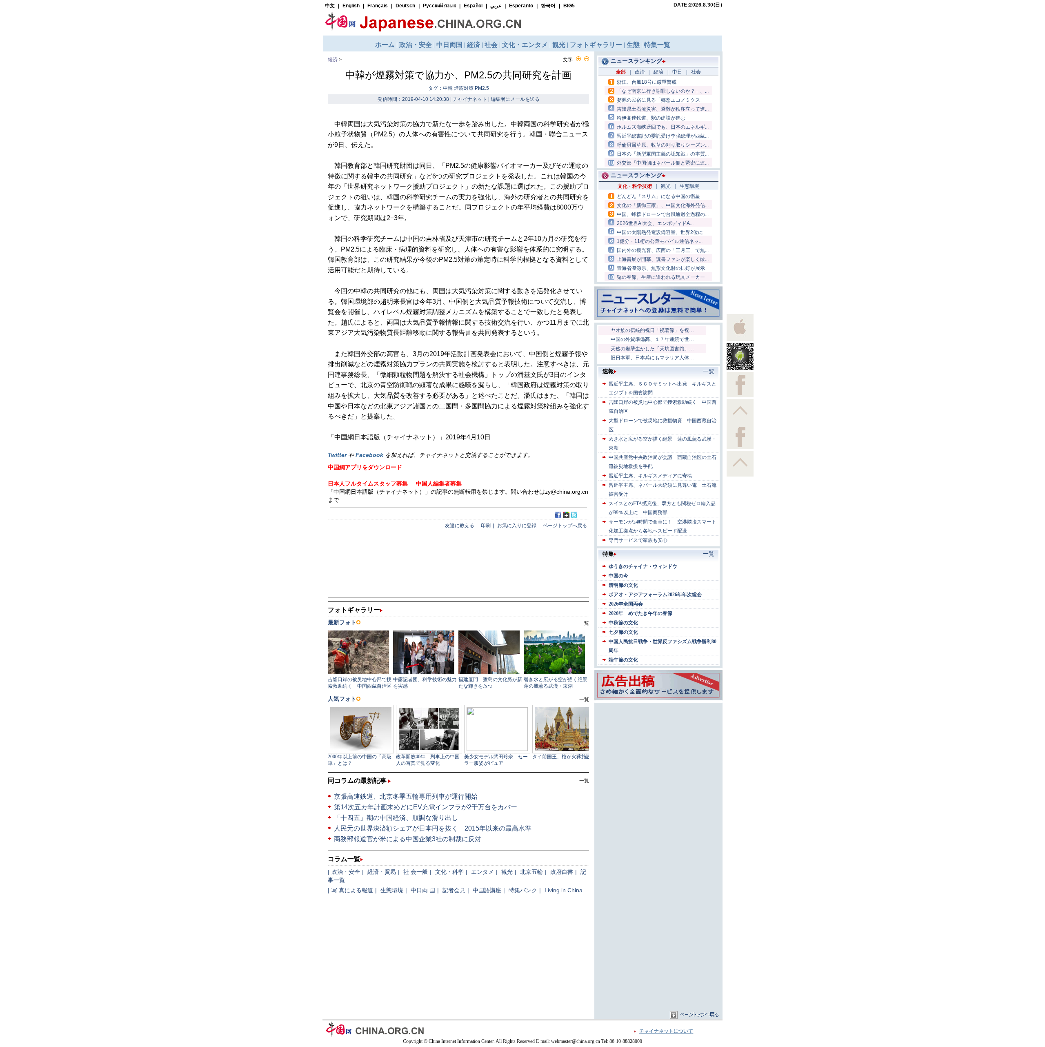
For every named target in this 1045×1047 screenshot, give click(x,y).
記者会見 (453, 890)
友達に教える (459, 525)
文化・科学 (449, 872)
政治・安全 (345, 872)
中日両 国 (423, 890)
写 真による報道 (352, 890)
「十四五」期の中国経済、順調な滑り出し (396, 817)
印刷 (486, 525)
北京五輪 (531, 872)
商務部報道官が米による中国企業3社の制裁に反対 (407, 838)
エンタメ (482, 872)
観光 (507, 872)
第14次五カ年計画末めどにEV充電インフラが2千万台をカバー (425, 807)
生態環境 (391, 890)
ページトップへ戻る (565, 525)
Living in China (564, 890)
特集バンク (523, 890)
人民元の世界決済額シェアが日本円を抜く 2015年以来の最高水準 (432, 828)
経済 (333, 59)
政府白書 (561, 872)
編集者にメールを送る (515, 99)
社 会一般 (415, 872)
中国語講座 (487, 890)
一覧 (584, 781)
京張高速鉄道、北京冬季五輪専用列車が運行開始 (406, 796)
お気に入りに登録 (516, 525)
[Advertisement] (658, 756)
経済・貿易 (381, 872)
